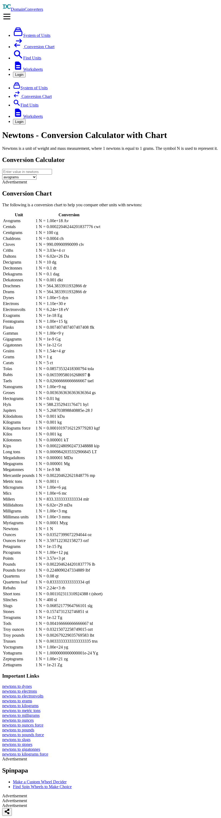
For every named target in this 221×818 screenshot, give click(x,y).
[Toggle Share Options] (7, 812)
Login (19, 75)
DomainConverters (27, 9)
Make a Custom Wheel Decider (40, 782)
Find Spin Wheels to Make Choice (42, 786)
